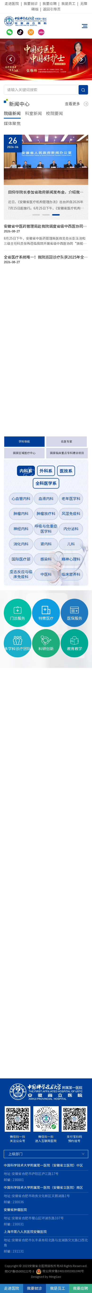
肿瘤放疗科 (46, 513)
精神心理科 (71, 559)
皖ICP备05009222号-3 (19, 1271)
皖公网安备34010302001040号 (63, 1271)
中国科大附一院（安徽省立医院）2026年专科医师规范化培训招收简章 (38, 327)
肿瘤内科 (21, 513)
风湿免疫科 (71, 513)
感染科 (46, 559)
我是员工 (68, 3)
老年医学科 (71, 499)
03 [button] (56, 215)
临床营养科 (71, 574)
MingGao (55, 1276)
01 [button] (36, 215)
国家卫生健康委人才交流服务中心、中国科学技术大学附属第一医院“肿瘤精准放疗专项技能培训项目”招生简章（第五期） (38, 338)
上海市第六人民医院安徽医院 (25, 1231)
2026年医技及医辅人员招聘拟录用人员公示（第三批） (38, 350)
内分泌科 (71, 529)
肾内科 (46, 544)
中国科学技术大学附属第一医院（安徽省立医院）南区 (43, 1187)
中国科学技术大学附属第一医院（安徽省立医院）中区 (43, 1165)
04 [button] (21, 1068)
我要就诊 (31, 3)
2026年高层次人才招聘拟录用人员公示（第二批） (38, 396)
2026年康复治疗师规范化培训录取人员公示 (38, 385)
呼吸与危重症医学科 (46, 528)
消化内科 (21, 544)
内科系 (26, 471)
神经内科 (21, 529)
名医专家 (66, 441)
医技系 (66, 471)
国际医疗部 (21, 559)
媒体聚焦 (12, 123)
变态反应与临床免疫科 (21, 574)
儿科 (71, 544)
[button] (10, 59)
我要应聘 (49, 3)
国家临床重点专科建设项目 (67, 453)
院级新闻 (12, 113)
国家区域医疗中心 (24, 453)
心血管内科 (21, 499)
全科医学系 (46, 483)
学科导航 (24, 441)
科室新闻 (33, 113)
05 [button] (30, 1068)
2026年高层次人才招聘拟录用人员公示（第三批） (38, 373)
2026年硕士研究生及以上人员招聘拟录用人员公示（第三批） (38, 362)
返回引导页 (52, 9)
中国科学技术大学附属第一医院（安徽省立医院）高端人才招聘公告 (38, 315)
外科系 (46, 471)
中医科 (46, 574)
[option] (46, 59)
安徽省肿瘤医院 (15, 1209)
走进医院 (12, 3)
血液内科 (46, 499)
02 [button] (46, 215)
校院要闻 (54, 113)
